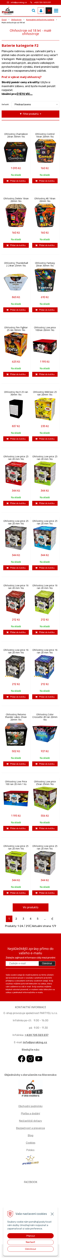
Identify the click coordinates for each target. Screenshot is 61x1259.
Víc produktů (30, 907)
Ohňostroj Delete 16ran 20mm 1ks (16, 199)
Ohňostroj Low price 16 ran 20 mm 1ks (15, 586)
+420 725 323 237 (42, 2)
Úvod (4, 20)
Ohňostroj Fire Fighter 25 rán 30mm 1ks (16, 328)
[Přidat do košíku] (16, 180)
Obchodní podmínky (30, 1106)
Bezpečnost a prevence (30, 1128)
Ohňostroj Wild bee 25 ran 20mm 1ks (45, 393)
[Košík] (49, 10)
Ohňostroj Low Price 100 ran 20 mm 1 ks (16, 782)
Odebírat (47, 963)
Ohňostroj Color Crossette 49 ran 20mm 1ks (44, 717)
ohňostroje (28, 59)
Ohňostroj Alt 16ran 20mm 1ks (44, 199)
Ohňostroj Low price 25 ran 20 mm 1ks (15, 457)
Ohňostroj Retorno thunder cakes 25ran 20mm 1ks (16, 717)
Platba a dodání (30, 1113)
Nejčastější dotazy (30, 1120)
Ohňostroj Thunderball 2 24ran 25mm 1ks (16, 264)
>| (52, 918)
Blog (30, 1135)
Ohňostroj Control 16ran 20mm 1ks (44, 135)
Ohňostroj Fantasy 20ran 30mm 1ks (45, 264)
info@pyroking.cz (19, 2)
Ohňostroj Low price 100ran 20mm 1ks (45, 328)
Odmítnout (30, 1249)
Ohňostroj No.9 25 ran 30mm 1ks (16, 393)
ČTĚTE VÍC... (24, 94)
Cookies (30, 1142)
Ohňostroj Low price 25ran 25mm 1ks (45, 782)
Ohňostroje (16, 20)
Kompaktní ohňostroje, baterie (40, 20)
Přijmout (30, 1235)
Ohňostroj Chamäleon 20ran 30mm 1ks (16, 135)
